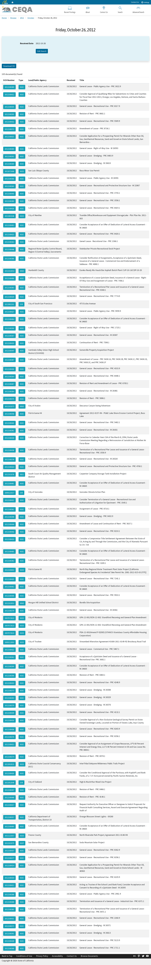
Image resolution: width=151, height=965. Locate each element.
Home (4, 18)
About (88, 12)
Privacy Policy (42, 956)
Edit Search (41, 51)
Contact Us (135, 2)
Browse (13, 18)
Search (120, 12)
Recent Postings (70, 12)
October (30, 18)
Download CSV (9, 66)
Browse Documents (89, 956)
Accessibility (57, 956)
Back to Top (7, 956)
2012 (22, 18)
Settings (146, 2)
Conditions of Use (24, 956)
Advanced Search (138, 12)
